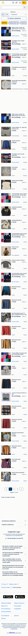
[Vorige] (7, 489)
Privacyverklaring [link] (5, 608)
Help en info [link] (4, 606)
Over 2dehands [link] (5, 615)
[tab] (3, 14)
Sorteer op (12, 12)
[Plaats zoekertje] (24, 2)
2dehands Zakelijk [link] (6, 603)
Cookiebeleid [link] (17, 608)
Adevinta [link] (16, 615)
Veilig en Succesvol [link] (19, 603)
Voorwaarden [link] (17, 606)
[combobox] (12, 7)
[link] (3, 2)
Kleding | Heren (12, 22)
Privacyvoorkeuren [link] (6, 611)
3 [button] (17, 489)
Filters (5, 22)
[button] (16, 2)
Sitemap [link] (3, 618)
